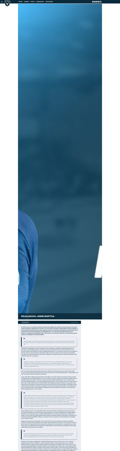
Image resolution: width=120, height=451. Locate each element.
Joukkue (26, 1)
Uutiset (20, 1)
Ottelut (32, 1)
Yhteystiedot (49, 1)
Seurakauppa (40, 1)
